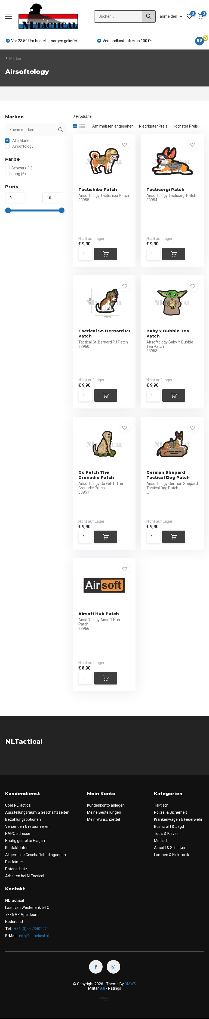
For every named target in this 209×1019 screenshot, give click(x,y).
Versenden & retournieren (27, 826)
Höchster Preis (185, 126)
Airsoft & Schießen (170, 847)
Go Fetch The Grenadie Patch (96, 475)
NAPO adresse (17, 833)
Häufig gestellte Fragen (25, 840)
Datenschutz (16, 869)
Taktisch (161, 805)
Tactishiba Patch (97, 189)
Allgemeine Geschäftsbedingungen (35, 855)
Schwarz (21, 168)
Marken (15, 58)
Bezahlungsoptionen (23, 819)
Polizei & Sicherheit (170, 812)
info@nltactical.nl (34, 936)
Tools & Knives (166, 833)
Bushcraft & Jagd (169, 826)
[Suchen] (149, 16)
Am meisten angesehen (113, 126)
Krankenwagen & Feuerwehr (178, 819)
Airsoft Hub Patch (98, 613)
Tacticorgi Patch (165, 189)
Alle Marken (22, 140)
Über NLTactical (18, 805)
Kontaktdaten (17, 847)
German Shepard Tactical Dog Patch (168, 475)
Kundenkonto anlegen (106, 805)
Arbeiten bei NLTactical (24, 876)
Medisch (161, 840)
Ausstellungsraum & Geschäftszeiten (37, 812)
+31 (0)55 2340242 (30, 929)
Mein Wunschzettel (103, 819)
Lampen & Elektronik (171, 855)
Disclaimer (14, 862)
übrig (18, 174)
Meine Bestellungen (104, 812)
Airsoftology (22, 146)
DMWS (130, 984)
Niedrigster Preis (153, 126)
